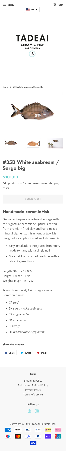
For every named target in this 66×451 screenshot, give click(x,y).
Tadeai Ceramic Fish (44, 424)
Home (5, 87)
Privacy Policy (33, 390)
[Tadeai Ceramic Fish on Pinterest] (29, 411)
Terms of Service (33, 394)
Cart (60, 5)
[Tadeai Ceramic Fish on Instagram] (37, 411)
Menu (10, 4)
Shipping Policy (33, 380)
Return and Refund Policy (33, 385)
